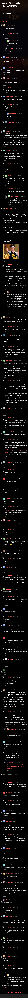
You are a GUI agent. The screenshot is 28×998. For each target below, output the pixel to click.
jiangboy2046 (12, 40)
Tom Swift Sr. (9, 208)
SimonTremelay (9, 689)
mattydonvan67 (9, 96)
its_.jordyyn (8, 335)
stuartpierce (9, 916)
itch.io (3, 992)
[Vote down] (2, 27)
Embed (19, 992)
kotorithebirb (9, 821)
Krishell (8, 78)
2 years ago (13, 131)
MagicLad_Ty (9, 538)
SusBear (8, 550)
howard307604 (9, 67)
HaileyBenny (9, 741)
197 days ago (19, 48)
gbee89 (8, 57)
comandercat (9, 360)
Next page (4, 21)
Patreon (7, 510)
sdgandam (8, 848)
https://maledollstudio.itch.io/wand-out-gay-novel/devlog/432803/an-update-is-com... (16, 766)
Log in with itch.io (6, 16)
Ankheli (8, 956)
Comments (24, 997)
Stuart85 (8, 567)
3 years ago (15, 360)
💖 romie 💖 (10, 659)
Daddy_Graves (11, 122)
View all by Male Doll (9, 992)
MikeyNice (8, 150)
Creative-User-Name (11, 609)
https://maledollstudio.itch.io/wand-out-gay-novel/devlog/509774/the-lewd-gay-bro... (16, 450)
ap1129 (8, 317)
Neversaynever (9, 873)
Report (15, 992)
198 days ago (19, 40)
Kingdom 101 (9, 408)
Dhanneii (8, 131)
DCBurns (8, 25)
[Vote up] (2, 25)
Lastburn (8, 864)
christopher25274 (12, 175)
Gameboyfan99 (12, 729)
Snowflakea (8, 478)
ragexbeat (8, 938)
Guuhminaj (8, 520)
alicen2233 (8, 589)
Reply (5, 30)
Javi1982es (9, 792)
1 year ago (13, 25)
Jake (7, 900)
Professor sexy (9, 882)
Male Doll (10, 33)
